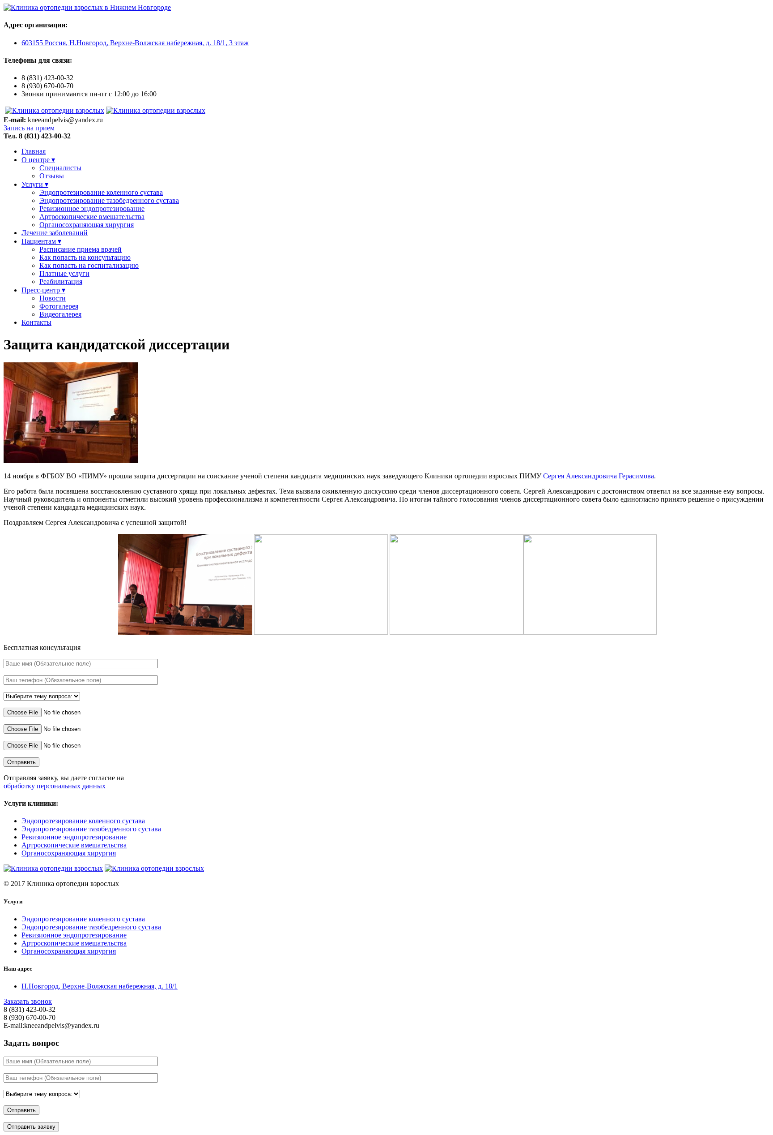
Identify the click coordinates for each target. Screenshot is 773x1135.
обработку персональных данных (55, 786)
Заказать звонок (28, 1001)
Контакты (36, 322)
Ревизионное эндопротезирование (91, 208)
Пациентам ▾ (41, 241)
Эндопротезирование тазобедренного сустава (109, 200)
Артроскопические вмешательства (91, 216)
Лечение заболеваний (54, 232)
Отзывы (51, 176)
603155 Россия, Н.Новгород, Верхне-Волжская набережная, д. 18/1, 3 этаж (135, 43)
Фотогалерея (58, 306)
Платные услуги (64, 273)
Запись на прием (29, 128)
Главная (33, 151)
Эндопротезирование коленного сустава (101, 192)
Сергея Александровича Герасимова (598, 476)
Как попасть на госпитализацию (89, 265)
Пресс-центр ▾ (43, 290)
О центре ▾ (38, 159)
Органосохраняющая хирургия (86, 224)
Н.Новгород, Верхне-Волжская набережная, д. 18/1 (99, 986)
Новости (52, 298)
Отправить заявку (31, 1126)
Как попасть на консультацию (85, 257)
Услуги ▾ (34, 184)
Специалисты (60, 168)
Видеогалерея (60, 314)
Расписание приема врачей (80, 249)
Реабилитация (60, 281)
